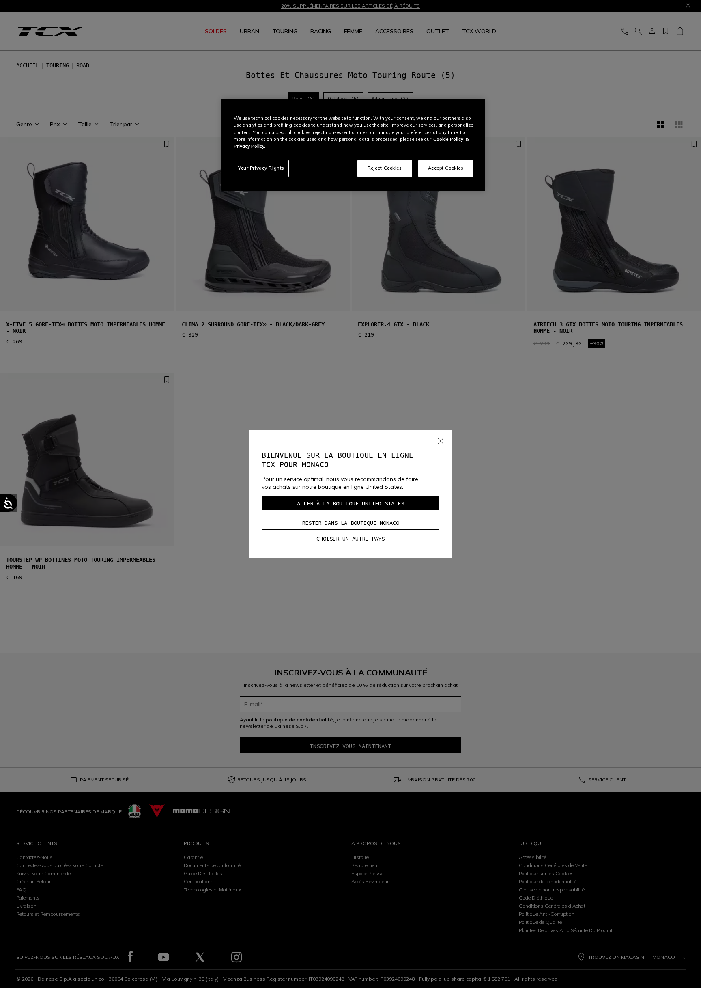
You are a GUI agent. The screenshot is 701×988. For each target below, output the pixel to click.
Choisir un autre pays (350, 538)
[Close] (441, 439)
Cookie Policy (448, 139)
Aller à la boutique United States (350, 503)
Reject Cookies (385, 168)
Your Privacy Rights (261, 168)
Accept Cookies (446, 168)
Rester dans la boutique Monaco (350, 522)
